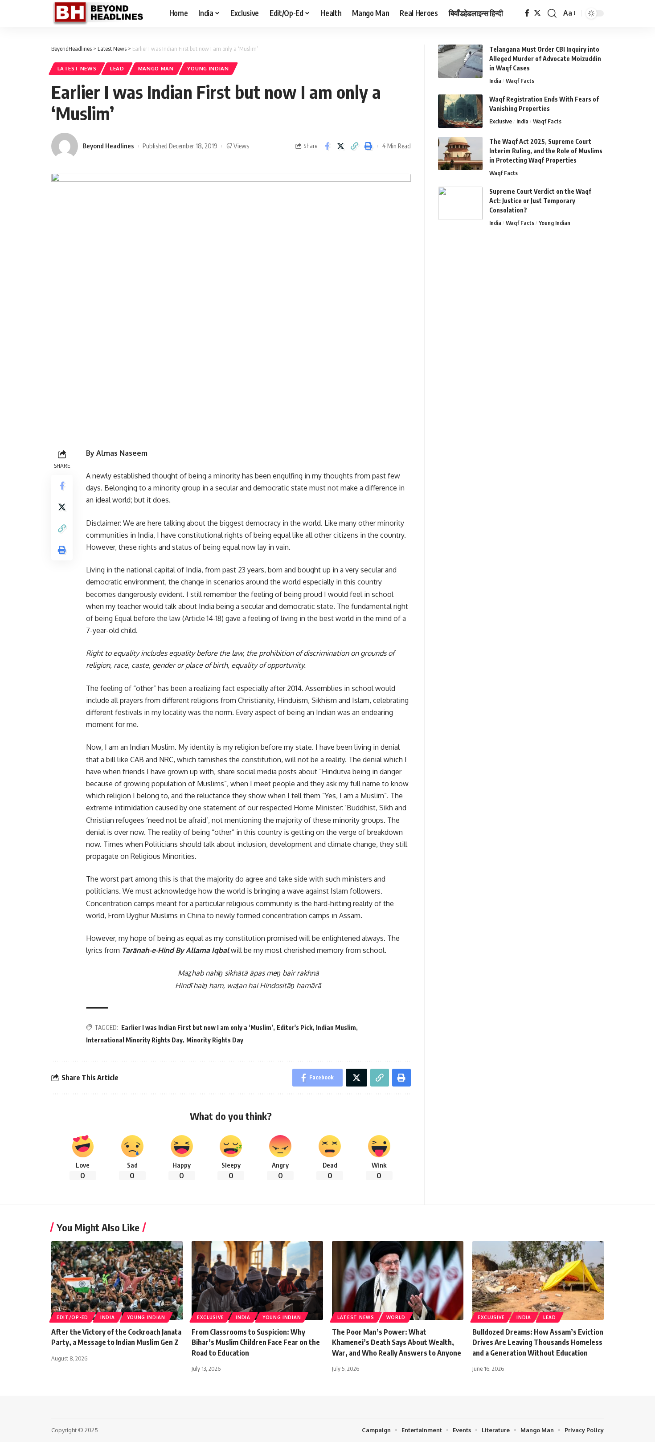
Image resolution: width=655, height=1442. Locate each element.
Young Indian (208, 68)
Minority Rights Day (214, 1040)
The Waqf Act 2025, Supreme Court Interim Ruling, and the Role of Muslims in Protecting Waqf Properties (545, 151)
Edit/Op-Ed (72, 1317)
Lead (117, 68)
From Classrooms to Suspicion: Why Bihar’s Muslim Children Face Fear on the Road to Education (256, 1342)
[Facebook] (527, 13)
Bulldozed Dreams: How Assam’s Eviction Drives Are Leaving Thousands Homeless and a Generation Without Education (537, 1342)
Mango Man (156, 68)
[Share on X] (341, 146)
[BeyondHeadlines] (103, 13)
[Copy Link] (354, 146)
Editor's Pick (294, 1027)
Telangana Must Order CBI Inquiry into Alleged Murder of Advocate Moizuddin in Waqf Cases (545, 58)
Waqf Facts (520, 80)
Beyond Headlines (108, 146)
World (395, 1317)
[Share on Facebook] (327, 146)
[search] (552, 13)
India (495, 80)
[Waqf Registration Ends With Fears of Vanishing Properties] (460, 111)
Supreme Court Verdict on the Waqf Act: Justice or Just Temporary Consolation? (540, 201)
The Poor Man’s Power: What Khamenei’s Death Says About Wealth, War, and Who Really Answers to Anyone (396, 1342)
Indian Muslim (336, 1027)
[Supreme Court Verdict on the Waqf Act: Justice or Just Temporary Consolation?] (460, 203)
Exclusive (500, 121)
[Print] (368, 146)
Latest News (77, 68)
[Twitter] (537, 13)
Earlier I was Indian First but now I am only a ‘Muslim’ (197, 1027)
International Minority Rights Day (134, 1040)
